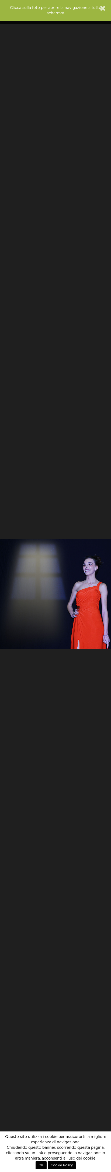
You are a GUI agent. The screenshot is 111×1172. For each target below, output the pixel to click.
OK (41, 1165)
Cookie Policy (62, 1165)
